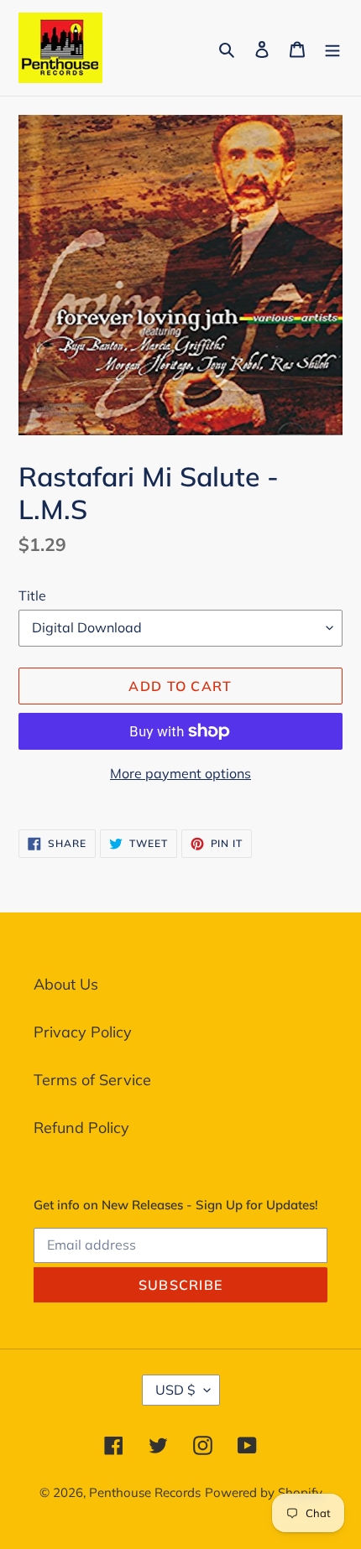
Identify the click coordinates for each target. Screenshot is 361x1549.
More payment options (180, 773)
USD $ (175, 1389)
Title (32, 595)
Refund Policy (81, 1127)
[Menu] (332, 47)
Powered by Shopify (263, 1492)
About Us (66, 984)
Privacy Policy (83, 1032)
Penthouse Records (145, 1492)
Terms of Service (92, 1079)
